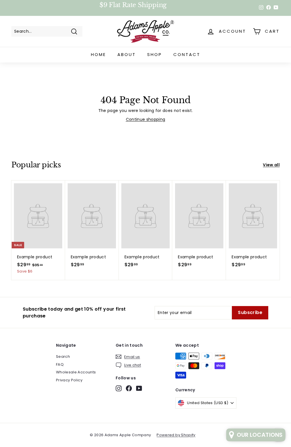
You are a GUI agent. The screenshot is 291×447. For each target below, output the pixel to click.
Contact (186, 54)
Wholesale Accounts (76, 372)
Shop (154, 54)
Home (98, 54)
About (126, 54)
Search (63, 356)
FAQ (60, 364)
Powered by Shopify (176, 435)
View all (271, 165)
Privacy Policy (69, 380)
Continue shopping (145, 119)
